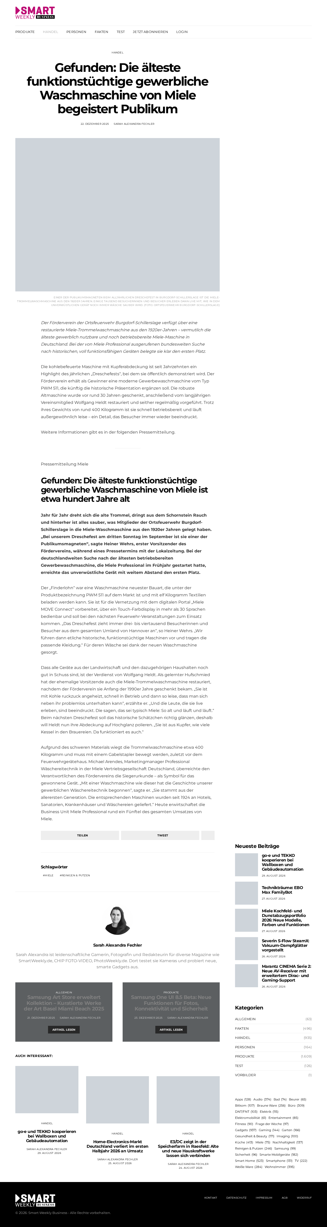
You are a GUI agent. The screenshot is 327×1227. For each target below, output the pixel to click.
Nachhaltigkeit (288, 1142)
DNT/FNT (246, 1112)
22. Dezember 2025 (95, 124)
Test (121, 32)
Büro (296, 1105)
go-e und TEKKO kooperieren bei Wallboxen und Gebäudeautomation (47, 1136)
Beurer (297, 1099)
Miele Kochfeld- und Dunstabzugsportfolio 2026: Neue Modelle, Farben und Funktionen (285, 917)
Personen (76, 32)
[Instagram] (302, 32)
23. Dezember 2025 (148, 1017)
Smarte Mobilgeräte (279, 1154)
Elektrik (269, 1112)
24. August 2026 (191, 1167)
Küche (244, 1142)
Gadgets (245, 1130)
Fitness (244, 1124)
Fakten (102, 32)
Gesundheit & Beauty (254, 1136)
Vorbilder (245, 1075)
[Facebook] (296, 32)
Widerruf (304, 1197)
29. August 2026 (49, 1153)
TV (301, 1161)
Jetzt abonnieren (150, 32)
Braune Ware (271, 1105)
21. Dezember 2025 (41, 1017)
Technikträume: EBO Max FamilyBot (282, 890)
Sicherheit (246, 1154)
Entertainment (283, 1118)
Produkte (25, 32)
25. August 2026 (120, 1163)
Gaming (269, 1130)
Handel (50, 32)
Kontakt (210, 1197)
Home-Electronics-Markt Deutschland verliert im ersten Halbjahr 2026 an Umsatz (117, 1146)
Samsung (285, 1148)
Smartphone (279, 1161)
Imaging (287, 1136)
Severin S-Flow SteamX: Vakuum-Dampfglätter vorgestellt (285, 945)
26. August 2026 (273, 956)
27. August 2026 (273, 898)
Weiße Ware (248, 1167)
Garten (291, 1130)
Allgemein (64, 992)
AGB (285, 1197)
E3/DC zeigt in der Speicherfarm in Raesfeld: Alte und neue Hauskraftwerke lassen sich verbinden (188, 1148)
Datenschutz (236, 1197)
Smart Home (249, 1161)
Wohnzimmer (280, 1167)
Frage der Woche (272, 1124)
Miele (49, 875)
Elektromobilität (250, 1118)
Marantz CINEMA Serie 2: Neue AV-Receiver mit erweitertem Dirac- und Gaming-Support (286, 973)
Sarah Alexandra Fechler (134, 124)
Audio (262, 1099)
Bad (280, 1099)
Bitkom (245, 1105)
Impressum (264, 1197)
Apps (243, 1099)
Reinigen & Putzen (76, 875)
